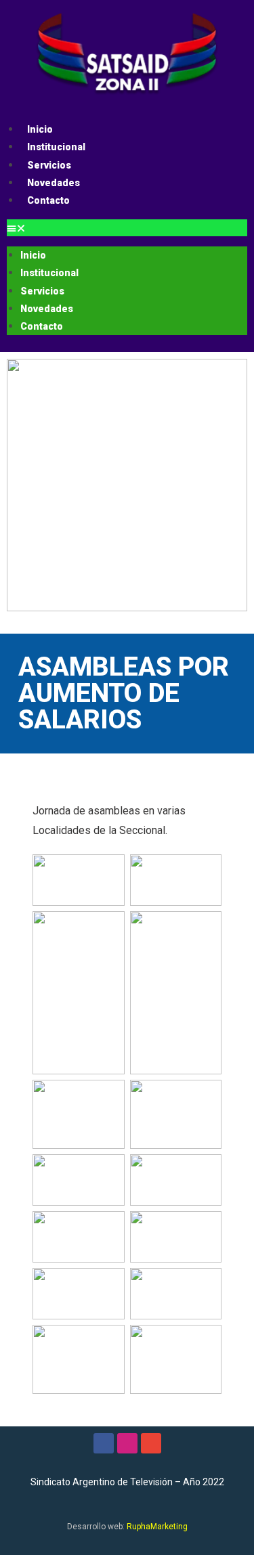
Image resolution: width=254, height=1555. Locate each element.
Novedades (53, 182)
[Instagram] (127, 1443)
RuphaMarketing (157, 1526)
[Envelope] (151, 1443)
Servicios (49, 165)
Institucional (56, 146)
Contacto (48, 200)
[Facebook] (103, 1443)
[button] (127, 227)
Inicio (40, 129)
